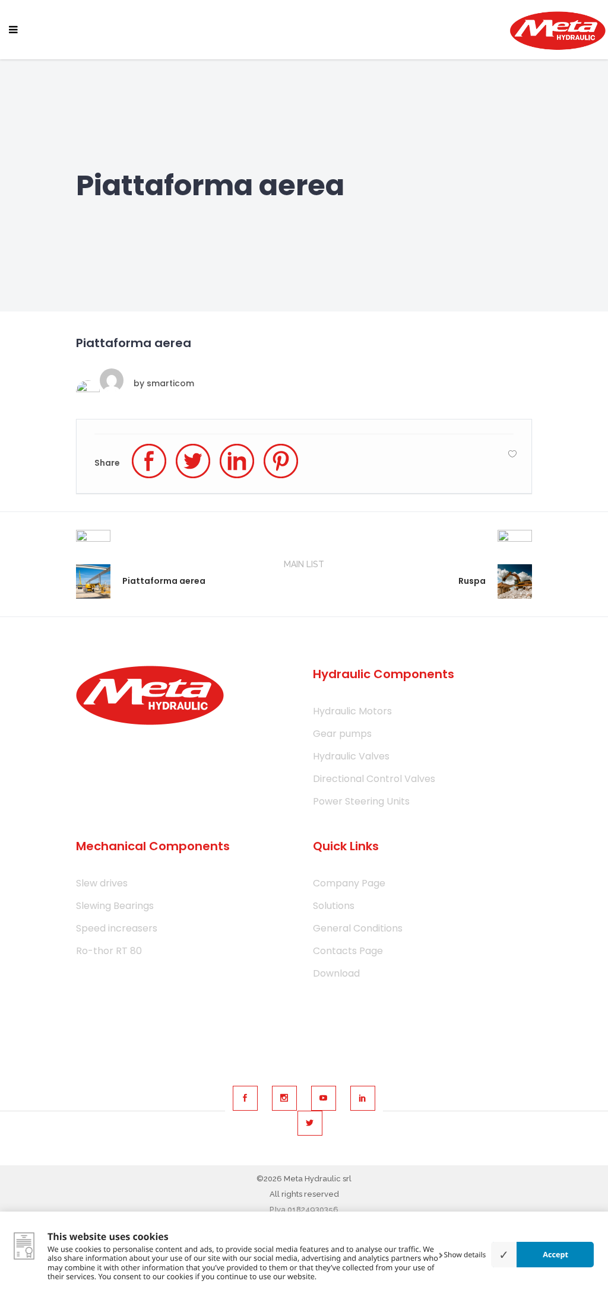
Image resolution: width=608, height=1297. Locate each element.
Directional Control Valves (374, 779)
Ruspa (472, 581)
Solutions (333, 906)
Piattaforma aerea (163, 581)
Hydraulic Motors (352, 711)
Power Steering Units (361, 801)
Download (336, 973)
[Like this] (512, 454)
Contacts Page (348, 951)
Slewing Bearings (115, 906)
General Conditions (358, 928)
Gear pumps (342, 733)
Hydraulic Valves (351, 756)
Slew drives (102, 883)
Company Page (349, 883)
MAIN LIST (304, 564)
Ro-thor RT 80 (109, 951)
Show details (465, 1255)
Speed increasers (116, 928)
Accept (555, 1254)
